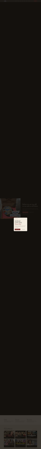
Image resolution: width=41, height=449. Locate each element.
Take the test (17, 229)
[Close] (25, 219)
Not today (23, 229)
